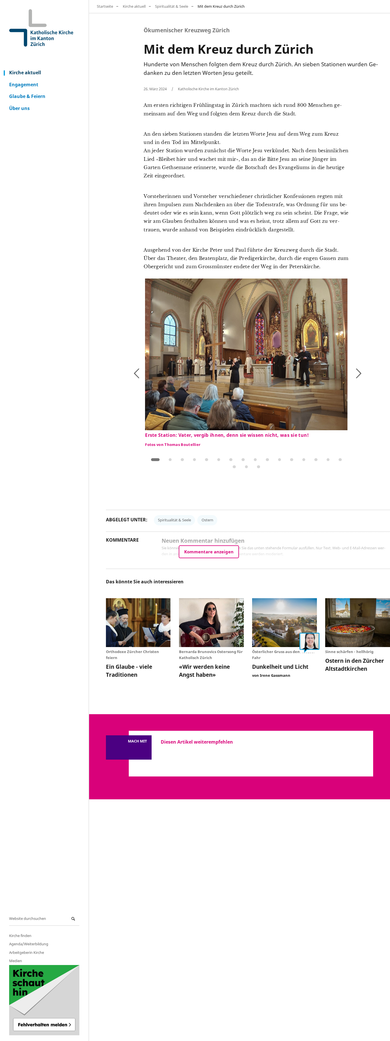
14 (315, 459)
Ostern (207, 519)
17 (234, 467)
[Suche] (74, 919)
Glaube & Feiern (27, 96)
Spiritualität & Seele (171, 6)
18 (246, 467)
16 (340, 459)
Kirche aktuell (25, 72)
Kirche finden (20, 935)
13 (303, 459)
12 (291, 459)
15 (328, 459)
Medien (15, 960)
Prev (151, 375)
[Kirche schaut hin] (44, 1000)
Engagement (23, 84)
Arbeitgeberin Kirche (26, 952)
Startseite (105, 6)
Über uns (19, 108)
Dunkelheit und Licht (280, 666)
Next (340, 372)
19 (258, 467)
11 (279, 459)
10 (267, 459)
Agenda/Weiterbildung (28, 943)
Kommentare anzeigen (209, 551)
